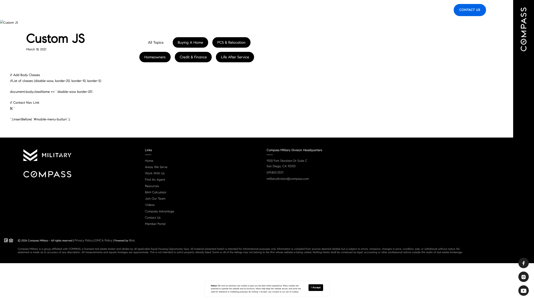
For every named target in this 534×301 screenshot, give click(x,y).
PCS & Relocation (231, 42)
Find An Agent (332, 10)
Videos (150, 205)
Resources (424, 10)
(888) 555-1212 (80, 73)
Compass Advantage (159, 211)
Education (404, 10)
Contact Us (469, 10)
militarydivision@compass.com (288, 179)
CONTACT (53, 73)
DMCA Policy (103, 240)
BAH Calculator (155, 192)
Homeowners (155, 57)
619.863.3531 (275, 173)
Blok (132, 240)
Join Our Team (155, 199)
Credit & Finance (193, 57)
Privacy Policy (83, 240)
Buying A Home (190, 42)
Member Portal (155, 224)
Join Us (442, 10)
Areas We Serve (360, 10)
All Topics (155, 42)
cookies (244, 285)
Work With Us (155, 173)
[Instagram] (523, 277)
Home (149, 161)
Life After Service (235, 57)
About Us (384, 10)
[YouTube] (523, 290)
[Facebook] (523, 263)
